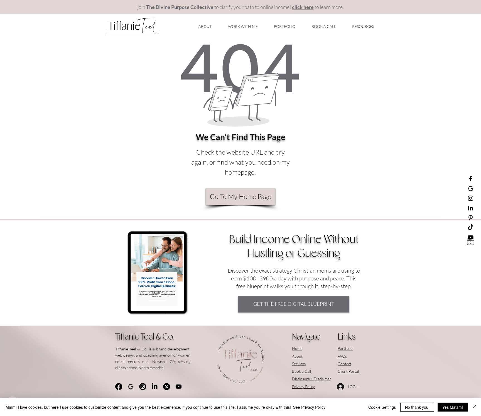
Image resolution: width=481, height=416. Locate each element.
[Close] (474, 407)
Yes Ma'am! (452, 407)
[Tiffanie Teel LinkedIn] (470, 208)
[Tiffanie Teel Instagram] (142, 386)
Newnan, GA (163, 361)
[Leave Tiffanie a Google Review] (470, 188)
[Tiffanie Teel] (470, 198)
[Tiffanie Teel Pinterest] (470, 217)
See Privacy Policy (309, 407)
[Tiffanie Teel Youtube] (178, 386)
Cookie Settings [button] (382, 407)
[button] (237, 26)
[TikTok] (470, 227)
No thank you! (417, 407)
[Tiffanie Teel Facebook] (470, 178)
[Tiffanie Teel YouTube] (470, 237)
